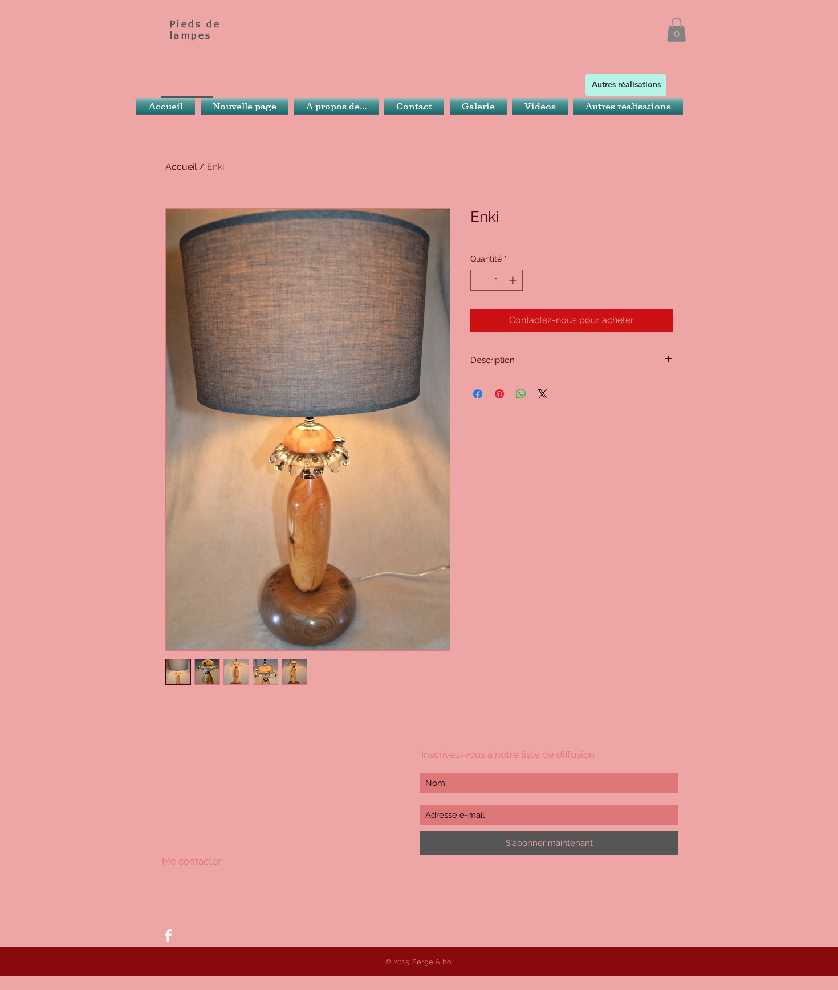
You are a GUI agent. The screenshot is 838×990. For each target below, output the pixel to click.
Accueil (181, 166)
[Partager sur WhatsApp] (521, 394)
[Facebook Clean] (168, 935)
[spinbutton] (496, 280)
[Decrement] (479, 280)
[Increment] (514, 280)
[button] (676, 30)
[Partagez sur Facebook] (478, 394)
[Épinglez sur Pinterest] (499, 394)
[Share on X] (543, 394)
